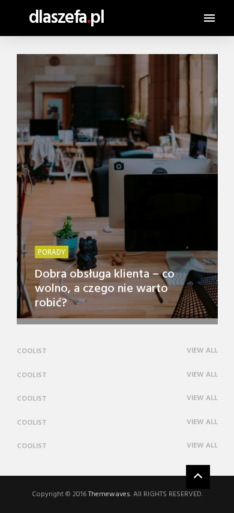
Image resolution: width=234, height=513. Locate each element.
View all (202, 351)
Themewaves (109, 494)
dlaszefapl (66, 18)
